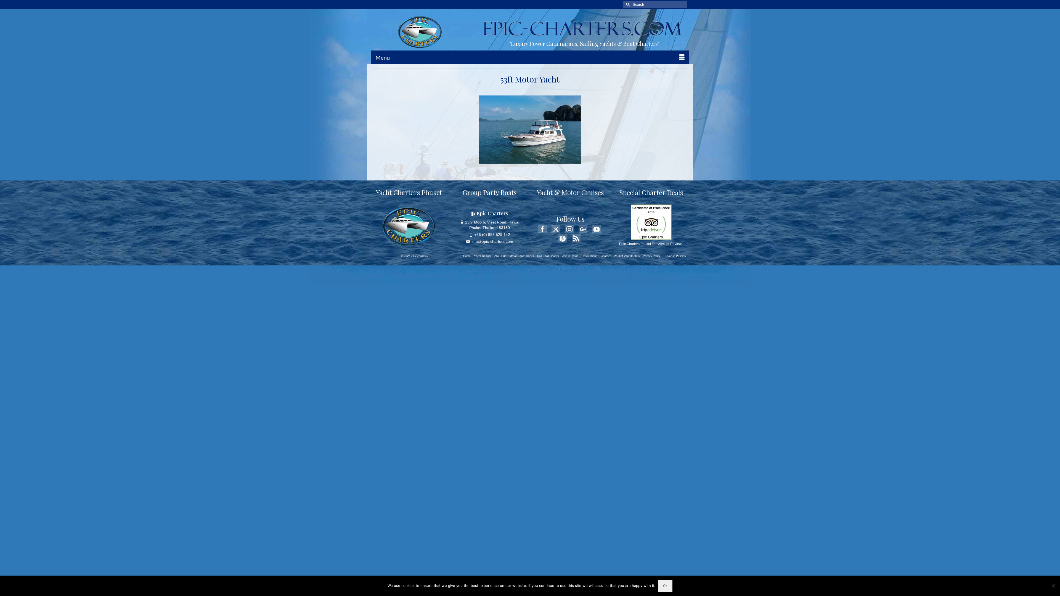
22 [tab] (546, 161)
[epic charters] (421, 32)
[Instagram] (569, 229)
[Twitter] (556, 229)
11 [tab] (550, 154)
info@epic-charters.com (492, 241)
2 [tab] (490, 154)
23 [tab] (553, 161)
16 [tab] (507, 161)
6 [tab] (517, 154)
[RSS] (576, 238)
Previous (485, 129)
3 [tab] (497, 154)
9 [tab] (536, 154)
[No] (1053, 586)
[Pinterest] (562, 238)
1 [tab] (483, 154)
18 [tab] (520, 161)
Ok (665, 586)
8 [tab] (530, 154)
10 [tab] (543, 154)
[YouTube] (596, 229)
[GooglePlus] (583, 229)
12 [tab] (556, 154)
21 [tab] (540, 161)
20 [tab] (533, 161)
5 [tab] (510, 154)
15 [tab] (576, 154)
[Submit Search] (627, 4)
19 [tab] (526, 161)
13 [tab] (563, 154)
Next (574, 129)
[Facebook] (542, 229)
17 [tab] (513, 161)
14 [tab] (570, 154)
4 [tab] (503, 154)
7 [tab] (523, 154)
